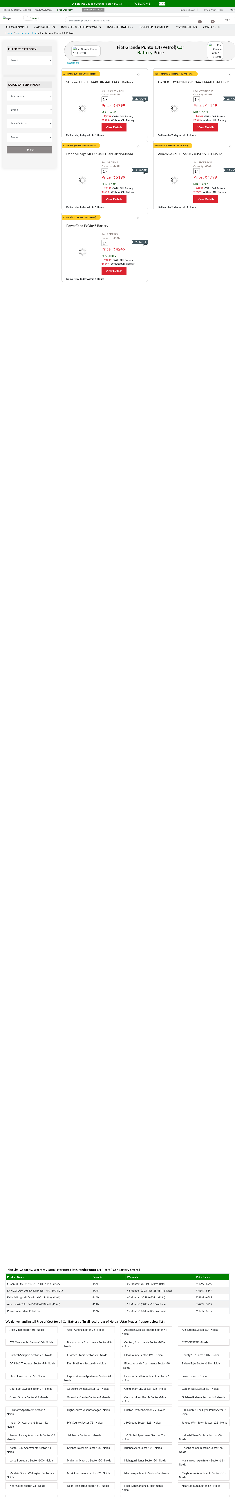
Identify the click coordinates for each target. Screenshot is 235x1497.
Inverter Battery (120, 27)
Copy (162, 3)
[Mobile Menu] (18, 19)
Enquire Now (187, 9)
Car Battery (22, 32)
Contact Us (211, 27)
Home (9, 32)
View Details (114, 127)
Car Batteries (44, 27)
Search (30, 149)
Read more (73, 62)
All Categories (17, 27)
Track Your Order (213, 9)
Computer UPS (186, 27)
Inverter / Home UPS (154, 27)
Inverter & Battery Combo (81, 27)
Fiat (34, 32)
